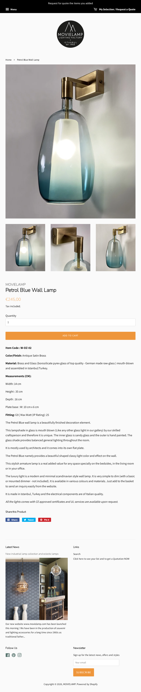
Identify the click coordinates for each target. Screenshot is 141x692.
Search (76, 554)
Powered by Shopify (87, 684)
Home (8, 60)
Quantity (11, 316)
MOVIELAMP (69, 684)
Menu (13, 9)
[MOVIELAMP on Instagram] (19, 655)
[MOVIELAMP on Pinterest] (14, 655)
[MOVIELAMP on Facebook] (8, 655)
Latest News (12, 547)
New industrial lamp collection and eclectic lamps (32, 554)
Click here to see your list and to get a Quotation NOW (101, 558)
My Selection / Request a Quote (117, 9)
